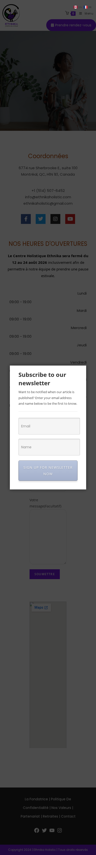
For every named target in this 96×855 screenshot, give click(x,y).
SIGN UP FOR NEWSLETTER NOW (48, 470)
